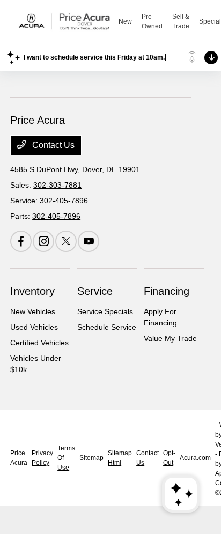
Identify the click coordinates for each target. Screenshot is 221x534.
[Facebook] (21, 241)
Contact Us (52, 145)
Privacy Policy (42, 457)
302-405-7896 (64, 200)
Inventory (32, 291)
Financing (166, 291)
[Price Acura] (64, 21)
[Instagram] (43, 241)
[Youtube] (88, 241)
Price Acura (18, 457)
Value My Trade (170, 338)
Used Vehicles (34, 327)
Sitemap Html (120, 457)
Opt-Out (169, 457)
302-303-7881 (57, 185)
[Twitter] (66, 241)
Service (95, 291)
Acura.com (195, 458)
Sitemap (91, 458)
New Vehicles (32, 311)
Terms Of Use (66, 457)
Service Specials (105, 311)
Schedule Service (106, 327)
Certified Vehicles (39, 342)
